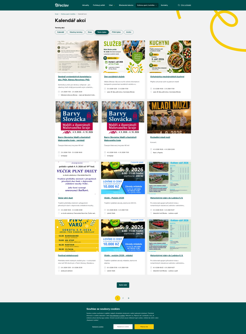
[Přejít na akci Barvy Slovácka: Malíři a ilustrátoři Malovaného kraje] (123, 117)
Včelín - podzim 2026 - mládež (118, 255)
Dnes (90, 32)
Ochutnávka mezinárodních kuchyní (167, 76)
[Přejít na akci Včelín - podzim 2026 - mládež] (123, 235)
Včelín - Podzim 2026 (114, 198)
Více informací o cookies (117, 315)
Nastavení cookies (97, 326)
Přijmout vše (144, 326)
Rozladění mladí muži (160, 137)
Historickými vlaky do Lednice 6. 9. (166, 255)
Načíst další (123, 285)
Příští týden (116, 32)
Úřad (111, 5)
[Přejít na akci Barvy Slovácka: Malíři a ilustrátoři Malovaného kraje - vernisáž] (77, 117)
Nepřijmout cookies (123, 326)
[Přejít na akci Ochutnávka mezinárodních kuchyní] (169, 57)
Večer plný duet (65, 198)
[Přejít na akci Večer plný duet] (77, 178)
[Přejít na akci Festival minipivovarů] (77, 235)
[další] (128, 298)
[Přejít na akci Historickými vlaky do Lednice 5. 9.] (169, 178)
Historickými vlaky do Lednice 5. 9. (166, 198)
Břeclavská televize (126, 5)
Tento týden (101, 32)
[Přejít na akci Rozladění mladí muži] (169, 117)
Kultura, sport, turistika (145, 5)
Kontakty (164, 5)
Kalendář (60, 32)
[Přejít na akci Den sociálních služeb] (123, 57)
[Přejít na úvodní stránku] (62, 5)
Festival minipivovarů (68, 255)
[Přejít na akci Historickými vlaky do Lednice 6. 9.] (169, 235)
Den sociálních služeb (114, 76)
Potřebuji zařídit (99, 5)
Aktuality (85, 5)
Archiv (128, 32)
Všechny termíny (76, 32)
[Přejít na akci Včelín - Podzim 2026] (123, 178)
